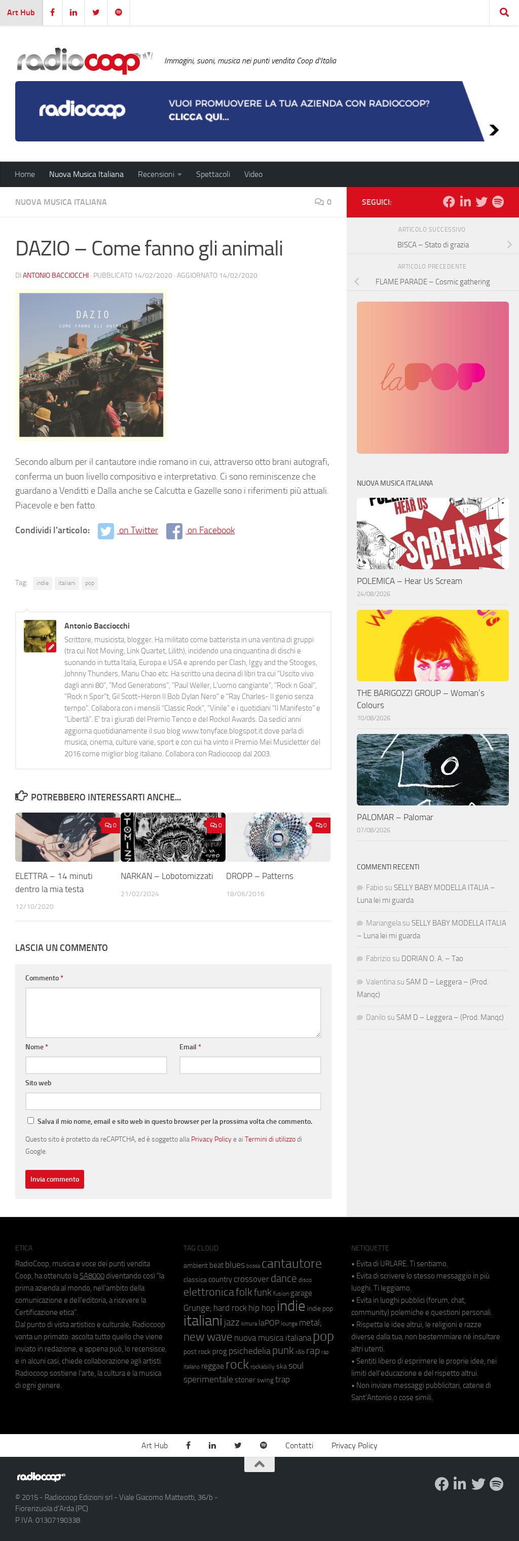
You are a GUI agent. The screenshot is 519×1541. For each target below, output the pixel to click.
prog (219, 1351)
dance (284, 1278)
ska (281, 1366)
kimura (249, 1323)
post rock (197, 1351)
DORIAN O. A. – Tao (432, 958)
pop (89, 582)
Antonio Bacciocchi (56, 275)
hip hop (261, 1308)
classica (195, 1279)
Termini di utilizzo (270, 1139)
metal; (310, 1323)
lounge (289, 1323)
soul (296, 1365)
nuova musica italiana (272, 1338)
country (220, 1279)
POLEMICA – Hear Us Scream (409, 581)
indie (42, 582)
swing (265, 1380)
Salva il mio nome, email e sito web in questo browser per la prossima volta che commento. (175, 1121)
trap (282, 1379)
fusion (281, 1293)
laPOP (268, 1323)
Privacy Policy (211, 1139)
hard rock (230, 1308)
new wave (208, 1337)
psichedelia (250, 1350)
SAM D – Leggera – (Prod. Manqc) (450, 1017)
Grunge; (197, 1308)
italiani (67, 582)
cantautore (292, 1263)
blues (235, 1264)
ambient (195, 1265)
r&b (300, 1351)
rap (313, 1350)
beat (216, 1265)
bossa (253, 1266)
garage (301, 1293)
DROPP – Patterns (259, 876)
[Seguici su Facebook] (449, 202)
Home (25, 174)
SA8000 (92, 1275)
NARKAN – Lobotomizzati (167, 876)
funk (263, 1292)
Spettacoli (213, 174)
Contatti (299, 1445)
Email (190, 1047)
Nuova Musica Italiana (86, 174)
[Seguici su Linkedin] (465, 202)
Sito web (38, 1083)
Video (253, 174)
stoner (245, 1379)
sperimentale (208, 1379)
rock (237, 1364)
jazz (232, 1322)
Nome (36, 1047)
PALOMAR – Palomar (395, 817)
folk (244, 1292)
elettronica (208, 1292)
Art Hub (21, 12)
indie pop (320, 1308)
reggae (212, 1366)
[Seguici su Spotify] (498, 202)
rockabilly (262, 1366)
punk (283, 1350)
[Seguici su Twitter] (481, 202)
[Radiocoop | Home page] (84, 61)
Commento (44, 978)
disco (305, 1279)
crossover (251, 1279)
